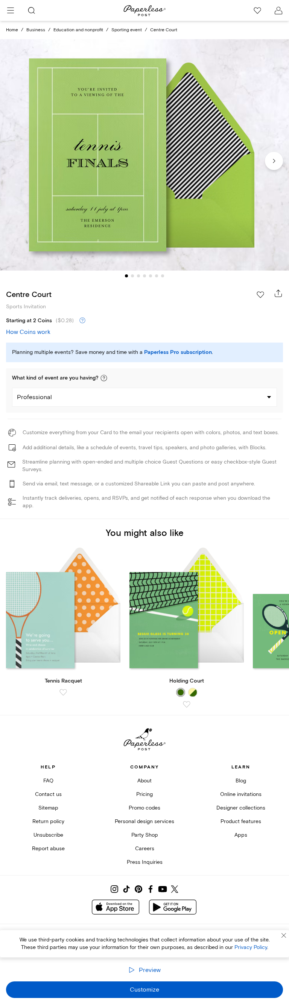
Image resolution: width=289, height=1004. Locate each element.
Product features (241, 821)
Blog (241, 780)
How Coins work (28, 332)
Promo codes (144, 808)
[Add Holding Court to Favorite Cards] (186, 704)
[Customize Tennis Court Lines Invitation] (144, 155)
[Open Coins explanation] (82, 320)
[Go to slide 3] (138, 275)
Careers (144, 848)
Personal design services (144, 821)
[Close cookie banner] (283, 935)
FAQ (48, 780)
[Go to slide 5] (150, 275)
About (144, 780)
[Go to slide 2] (132, 275)
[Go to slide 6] (156, 275)
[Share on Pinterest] (138, 889)
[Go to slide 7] (162, 275)
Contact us (48, 794)
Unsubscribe (48, 835)
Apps (240, 835)
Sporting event (126, 30)
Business (35, 30)
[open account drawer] (278, 10)
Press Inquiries (145, 862)
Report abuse (48, 848)
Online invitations (241, 794)
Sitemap (48, 808)
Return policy (48, 821)
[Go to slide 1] (126, 275)
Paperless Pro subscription (178, 352)
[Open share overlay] (278, 293)
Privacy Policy (250, 947)
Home (12, 30)
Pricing (144, 794)
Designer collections (240, 808)
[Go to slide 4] (144, 275)
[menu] (10, 10)
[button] (104, 378)
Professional (34, 397)
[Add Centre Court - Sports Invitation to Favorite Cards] (260, 294)
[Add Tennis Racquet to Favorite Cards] (63, 692)
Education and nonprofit (78, 30)
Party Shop (144, 835)
